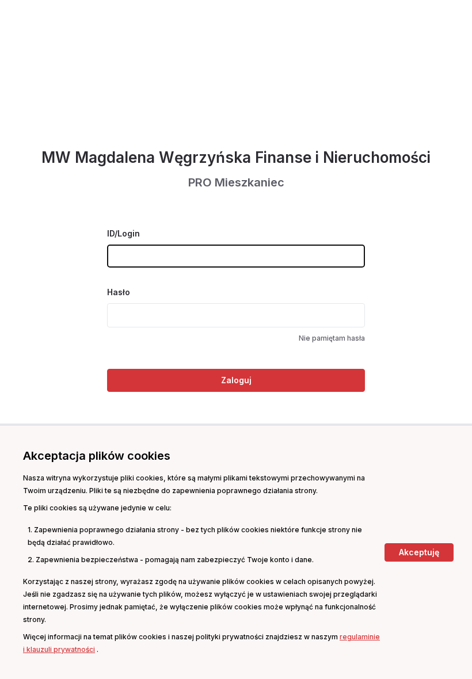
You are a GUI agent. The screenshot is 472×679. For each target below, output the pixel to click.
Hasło (118, 292)
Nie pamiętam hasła (332, 338)
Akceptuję (419, 552)
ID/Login (123, 233)
